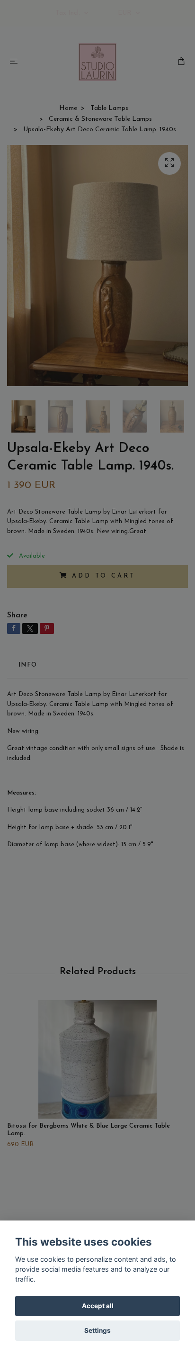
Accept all (98, 1306)
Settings (97, 1330)
